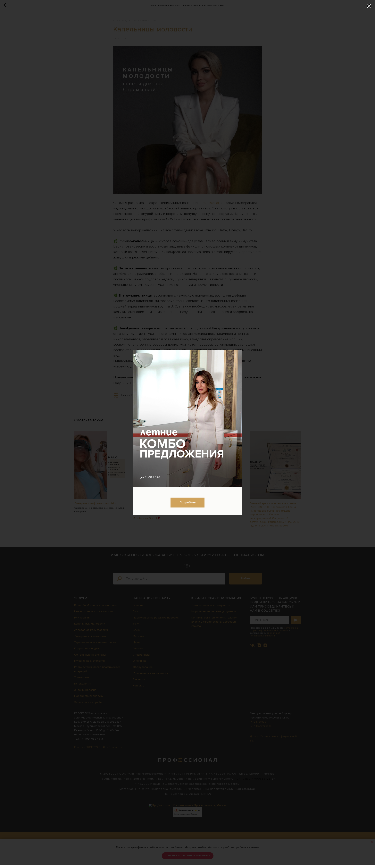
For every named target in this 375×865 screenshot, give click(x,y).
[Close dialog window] (369, 6)
